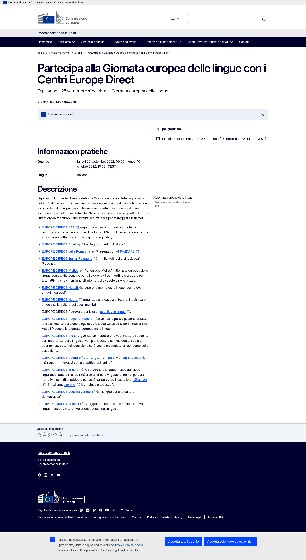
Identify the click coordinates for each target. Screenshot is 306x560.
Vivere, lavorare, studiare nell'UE (208, 42)
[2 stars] (41, 434)
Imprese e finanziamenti (162, 42)
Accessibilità (215, 517)
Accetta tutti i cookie (183, 541)
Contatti (244, 42)
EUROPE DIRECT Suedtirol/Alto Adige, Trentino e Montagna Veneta (91, 358)
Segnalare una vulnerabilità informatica (62, 517)
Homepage (45, 42)
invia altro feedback (90, 435)
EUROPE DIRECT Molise (60, 270)
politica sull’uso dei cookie (127, 545)
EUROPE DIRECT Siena (59, 336)
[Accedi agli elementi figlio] (75, 42)
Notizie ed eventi (125, 42)
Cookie (136, 517)
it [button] (177, 19)
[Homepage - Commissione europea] (66, 18)
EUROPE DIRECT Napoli (60, 287)
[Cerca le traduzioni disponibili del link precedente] (79, 244)
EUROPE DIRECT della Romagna (66, 251)
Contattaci (127, 510)
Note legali (195, 517)
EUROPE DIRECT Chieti (59, 244)
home (41, 52)
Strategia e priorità (92, 42)
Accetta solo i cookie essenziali (230, 541)
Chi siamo (64, 42)
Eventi (78, 52)
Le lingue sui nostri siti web (109, 517)
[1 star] (39, 434)
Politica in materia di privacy (164, 517)
